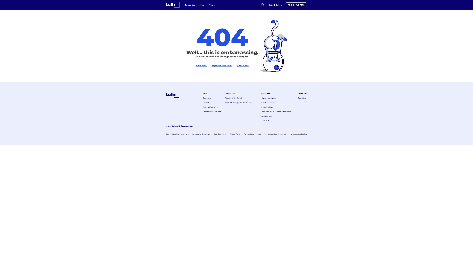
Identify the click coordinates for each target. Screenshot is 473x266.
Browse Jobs (266, 116)
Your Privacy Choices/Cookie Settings (272, 134)
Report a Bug (267, 107)
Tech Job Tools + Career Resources (276, 112)
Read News (243, 65)
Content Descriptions (212, 112)
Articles (212, 5)
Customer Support (269, 98)
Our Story (207, 98)
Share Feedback (268, 102)
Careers (206, 102)
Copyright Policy (220, 134)
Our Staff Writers (210, 107)
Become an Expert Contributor (238, 102)
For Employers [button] (296, 5)
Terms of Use (249, 134)
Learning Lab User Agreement (177, 134)
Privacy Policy (235, 134)
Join (271, 5)
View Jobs (201, 65)
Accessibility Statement (201, 134)
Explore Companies (222, 65)
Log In (279, 5)
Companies (190, 5)
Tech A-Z (265, 121)
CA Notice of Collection (298, 134)
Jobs (202, 5)
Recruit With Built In (234, 98)
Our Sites (302, 98)
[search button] (262, 5)
